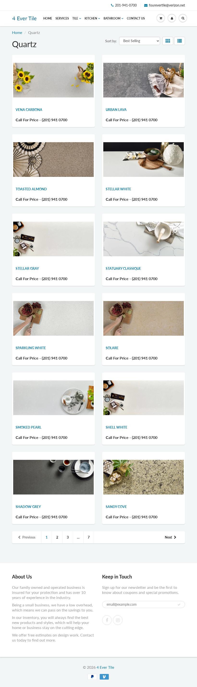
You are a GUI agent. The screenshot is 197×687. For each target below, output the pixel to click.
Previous (28, 537)
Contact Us (136, 18)
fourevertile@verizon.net (167, 5)
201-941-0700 (126, 5)
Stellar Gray (27, 268)
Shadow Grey (28, 507)
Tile (75, 18)
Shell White (116, 427)
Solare (112, 348)
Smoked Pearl (28, 427)
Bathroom (112, 18)
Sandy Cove (116, 507)
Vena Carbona (29, 110)
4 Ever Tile (24, 18)
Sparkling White (31, 348)
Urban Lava (116, 110)
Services (62, 18)
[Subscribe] (179, 605)
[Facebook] (107, 620)
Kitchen (91, 18)
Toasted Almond (31, 189)
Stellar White (118, 189)
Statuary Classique (123, 268)
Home (47, 18)
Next (168, 537)
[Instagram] (118, 620)
